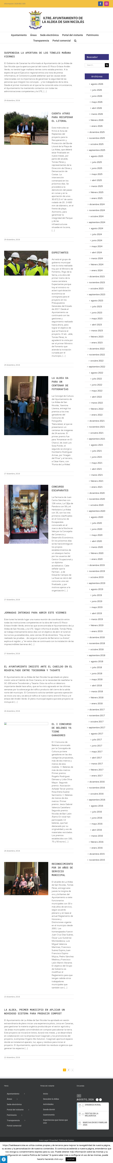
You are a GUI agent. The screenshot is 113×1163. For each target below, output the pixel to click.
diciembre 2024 (97, 204)
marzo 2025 (97, 186)
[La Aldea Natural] (86, 1144)
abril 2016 (97, 830)
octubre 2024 (96, 216)
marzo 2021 (97, 475)
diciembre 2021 (97, 421)
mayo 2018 (97, 679)
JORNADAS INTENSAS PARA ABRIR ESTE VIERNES (35, 612)
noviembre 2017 (97, 715)
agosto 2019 (97, 589)
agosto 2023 (97, 300)
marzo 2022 (97, 403)
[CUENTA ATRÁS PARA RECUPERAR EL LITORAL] (26, 128)
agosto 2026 (97, 84)
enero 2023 (97, 342)
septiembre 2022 (97, 366)
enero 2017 (97, 775)
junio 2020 (97, 529)
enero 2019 (97, 631)
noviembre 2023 (97, 282)
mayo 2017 (97, 751)
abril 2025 (97, 180)
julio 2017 (97, 739)
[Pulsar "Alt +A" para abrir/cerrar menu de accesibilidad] (3, 1159)
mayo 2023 (97, 318)
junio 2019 (97, 601)
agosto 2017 (97, 733)
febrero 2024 (97, 264)
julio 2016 (97, 812)
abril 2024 (97, 252)
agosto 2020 (97, 517)
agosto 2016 (97, 806)
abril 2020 (97, 541)
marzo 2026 (97, 114)
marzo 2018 (97, 691)
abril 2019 (97, 613)
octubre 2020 (96, 505)
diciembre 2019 (97, 565)
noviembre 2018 (97, 643)
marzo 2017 (97, 763)
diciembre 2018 (97, 637)
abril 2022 (97, 397)
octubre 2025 (96, 144)
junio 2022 (97, 385)
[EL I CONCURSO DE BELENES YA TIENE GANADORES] (26, 738)
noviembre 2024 (97, 210)
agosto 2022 (97, 373)
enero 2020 (97, 559)
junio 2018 (97, 673)
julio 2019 (97, 595)
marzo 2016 (97, 836)
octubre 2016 (96, 794)
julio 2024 (97, 234)
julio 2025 (97, 162)
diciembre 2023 (97, 276)
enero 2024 (97, 270)
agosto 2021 (97, 445)
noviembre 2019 (97, 571)
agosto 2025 (97, 156)
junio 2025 (97, 168)
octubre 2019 (96, 577)
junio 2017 (97, 745)
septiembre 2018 (97, 655)
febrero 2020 (97, 553)
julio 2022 (97, 378)
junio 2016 (97, 818)
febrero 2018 (97, 697)
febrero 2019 (97, 625)
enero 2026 (97, 126)
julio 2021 (97, 451)
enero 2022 (97, 415)
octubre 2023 (96, 288)
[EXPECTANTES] (26, 263)
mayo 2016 (97, 824)
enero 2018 (97, 703)
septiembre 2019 (97, 583)
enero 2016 (97, 848)
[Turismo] (24, 1144)
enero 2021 (97, 487)
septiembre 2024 (97, 222)
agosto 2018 (97, 661)
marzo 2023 (97, 330)
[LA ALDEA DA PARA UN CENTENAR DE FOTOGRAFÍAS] (26, 405)
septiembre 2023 (97, 294)
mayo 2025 (97, 174)
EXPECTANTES (60, 252)
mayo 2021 (97, 463)
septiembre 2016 (97, 800)
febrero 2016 (97, 842)
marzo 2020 (97, 547)
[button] (75, 40)
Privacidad (53, 1140)
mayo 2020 (97, 535)
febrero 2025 (97, 192)
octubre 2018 (96, 649)
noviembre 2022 (97, 354)
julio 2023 (97, 306)
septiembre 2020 (97, 511)
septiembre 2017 (97, 727)
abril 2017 (97, 757)
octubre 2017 (96, 721)
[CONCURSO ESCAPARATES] (26, 514)
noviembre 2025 (97, 138)
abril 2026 (97, 108)
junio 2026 (97, 96)
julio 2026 (97, 90)
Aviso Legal (43, 1140)
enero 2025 (97, 198)
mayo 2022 (97, 391)
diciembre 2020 (97, 493)
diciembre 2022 (97, 348)
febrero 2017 (97, 770)
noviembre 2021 (97, 427)
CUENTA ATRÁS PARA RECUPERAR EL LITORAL (62, 117)
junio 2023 (97, 312)
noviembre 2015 (97, 860)
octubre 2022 (96, 361)
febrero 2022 (97, 409)
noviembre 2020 (97, 499)
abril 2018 (97, 685)
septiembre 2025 (97, 150)
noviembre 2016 (97, 787)
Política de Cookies (66, 1140)
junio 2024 (97, 240)
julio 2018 (97, 667)
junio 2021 (97, 457)
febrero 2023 (97, 336)
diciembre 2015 (97, 854)
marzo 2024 (97, 258)
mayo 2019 (97, 607)
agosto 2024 (97, 228)
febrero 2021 (97, 481)
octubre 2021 (96, 433)
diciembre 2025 (97, 132)
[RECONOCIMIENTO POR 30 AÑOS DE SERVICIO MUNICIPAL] (26, 878)
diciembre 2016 (97, 782)
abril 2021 (97, 469)
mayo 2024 (97, 246)
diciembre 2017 (97, 709)
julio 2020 (97, 523)
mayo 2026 (97, 102)
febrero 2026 (97, 120)
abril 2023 (97, 324)
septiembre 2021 (97, 439)
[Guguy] (43, 1144)
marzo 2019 (97, 619)
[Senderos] (64, 1144)
